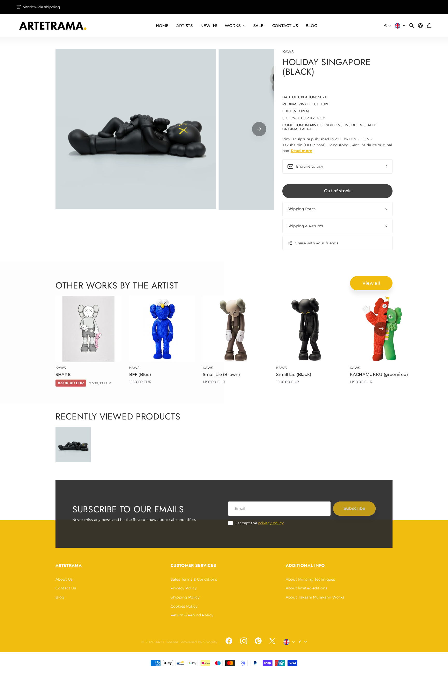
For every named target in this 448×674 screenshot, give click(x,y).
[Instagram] (243, 641)
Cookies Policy (184, 606)
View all (371, 283)
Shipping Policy (185, 597)
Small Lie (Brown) (221, 374)
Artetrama (68, 565)
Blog (60, 597)
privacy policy (271, 523)
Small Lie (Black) (293, 374)
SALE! (258, 25)
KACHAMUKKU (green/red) (379, 374)
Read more (301, 150)
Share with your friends (316, 243)
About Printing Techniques (310, 579)
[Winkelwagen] (429, 26)
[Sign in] (420, 26)
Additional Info (305, 565)
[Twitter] (272, 641)
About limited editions (306, 588)
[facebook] (229, 641)
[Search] (411, 26)
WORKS (233, 25)
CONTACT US (285, 25)
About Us (64, 579)
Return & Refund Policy (192, 615)
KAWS (288, 51)
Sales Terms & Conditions (194, 579)
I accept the (259, 523)
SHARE (63, 374)
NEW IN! (208, 25)
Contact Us (65, 588)
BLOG (311, 25)
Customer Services (193, 565)
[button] (259, 129)
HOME (162, 25)
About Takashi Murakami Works (315, 597)
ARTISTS (184, 25)
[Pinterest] (258, 641)
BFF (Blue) (140, 374)
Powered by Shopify (199, 642)
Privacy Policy (184, 588)
